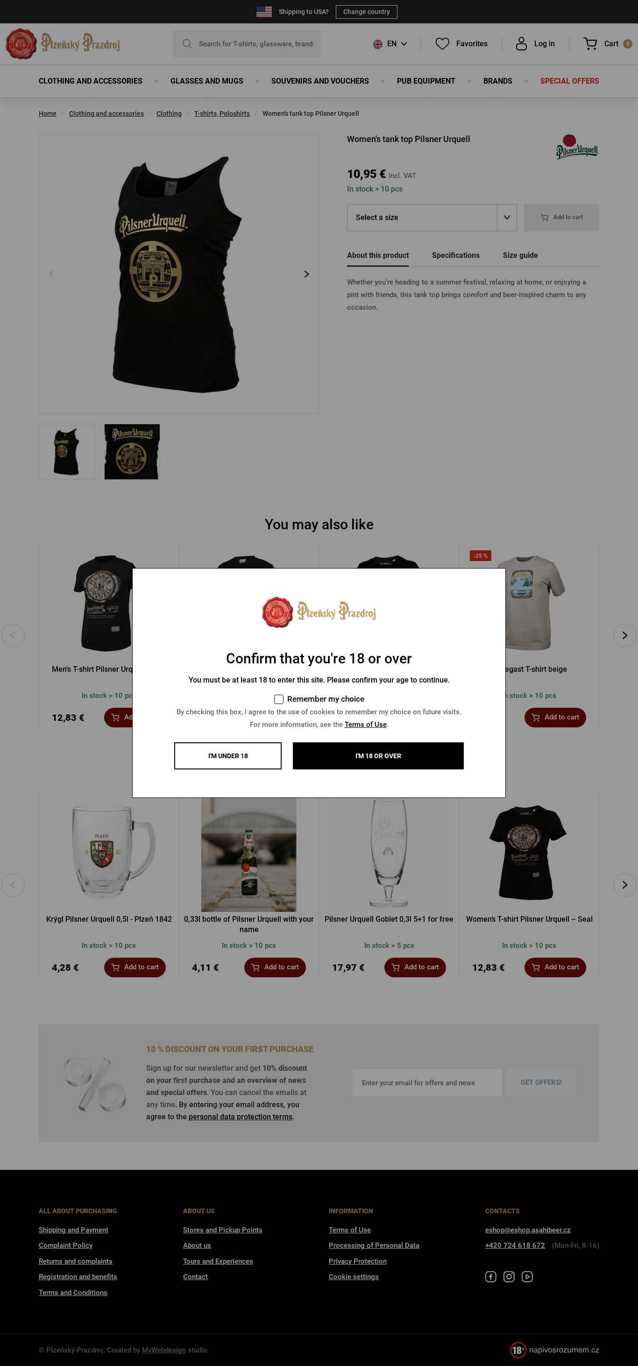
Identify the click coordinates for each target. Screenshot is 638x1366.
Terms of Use (366, 724)
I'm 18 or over (378, 756)
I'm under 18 (228, 756)
